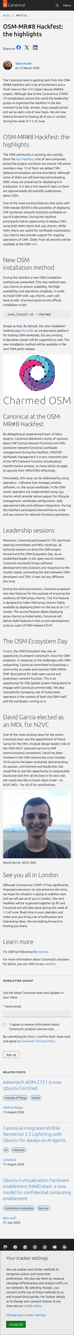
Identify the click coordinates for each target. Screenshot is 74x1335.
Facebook (18, 47)
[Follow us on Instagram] (36, 1248)
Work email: (13, 1006)
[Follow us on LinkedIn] (26, 1248)
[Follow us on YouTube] (55, 1248)
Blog (6, 15)
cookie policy (32, 1305)
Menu (67, 5)
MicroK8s (27, 330)
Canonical (9, 1159)
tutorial (43, 951)
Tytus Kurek (23, 63)
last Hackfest (24, 159)
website (49, 964)
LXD (66, 607)
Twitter (27, 47)
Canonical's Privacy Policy (38, 1041)
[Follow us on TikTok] (46, 1248)
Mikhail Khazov (13, 1107)
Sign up (11, 1054)
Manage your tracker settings (26, 1315)
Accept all (15, 1324)
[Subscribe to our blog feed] (65, 1248)
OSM (30, 89)
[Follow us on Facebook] (16, 1248)
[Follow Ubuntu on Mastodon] (6, 1248)
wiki (34, 244)
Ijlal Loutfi (9, 1218)
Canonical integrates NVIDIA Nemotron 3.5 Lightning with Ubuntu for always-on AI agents (34, 1134)
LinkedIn (35, 47)
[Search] (57, 5)
